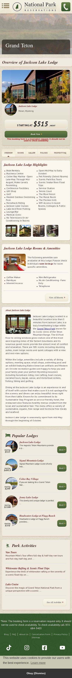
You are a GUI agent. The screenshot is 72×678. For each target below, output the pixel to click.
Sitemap (36, 637)
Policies (44, 153)
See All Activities (54, 602)
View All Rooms (56, 297)
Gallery (31, 153)
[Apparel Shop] (39, 231)
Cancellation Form (41, 634)
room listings (46, 263)
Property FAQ (60, 153)
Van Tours (11, 552)
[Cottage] (25, 231)
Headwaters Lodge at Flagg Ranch (37, 515)
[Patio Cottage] (52, 231)
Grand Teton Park (46, 328)
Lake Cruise (12, 584)
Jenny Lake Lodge (28, 497)
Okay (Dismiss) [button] (36, 673)
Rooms (21, 153)
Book (61, 449)
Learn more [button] (38, 662)
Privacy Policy (61, 634)
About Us (23, 634)
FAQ (14, 634)
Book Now (35, 134)
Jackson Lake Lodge (27, 106)
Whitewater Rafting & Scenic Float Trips (27, 568)
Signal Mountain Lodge (31, 460)
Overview (8, 153)
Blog (6, 634)
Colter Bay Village (29, 479)
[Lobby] (11, 231)
